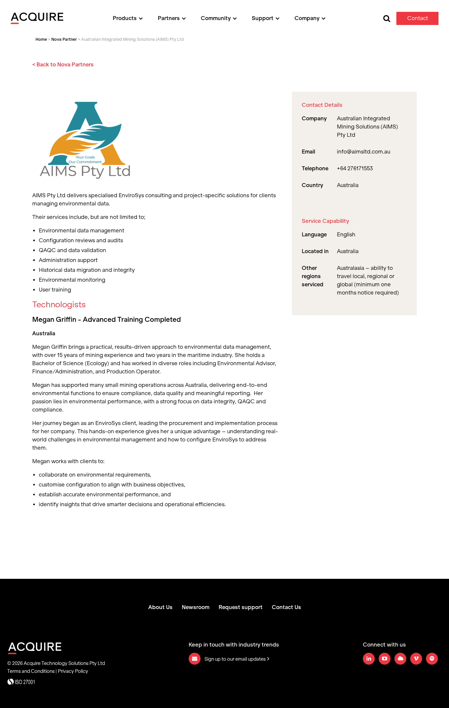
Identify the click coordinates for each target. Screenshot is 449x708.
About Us (160, 607)
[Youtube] (384, 659)
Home (41, 39)
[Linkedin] (369, 659)
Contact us (417, 20)
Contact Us (286, 607)
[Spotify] (432, 659)
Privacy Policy (73, 671)
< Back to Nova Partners (63, 64)
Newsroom (195, 607)
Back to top (409, 688)
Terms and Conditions (31, 671)
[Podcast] (400, 659)
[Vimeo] (416, 659)
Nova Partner (64, 39)
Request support (241, 607)
